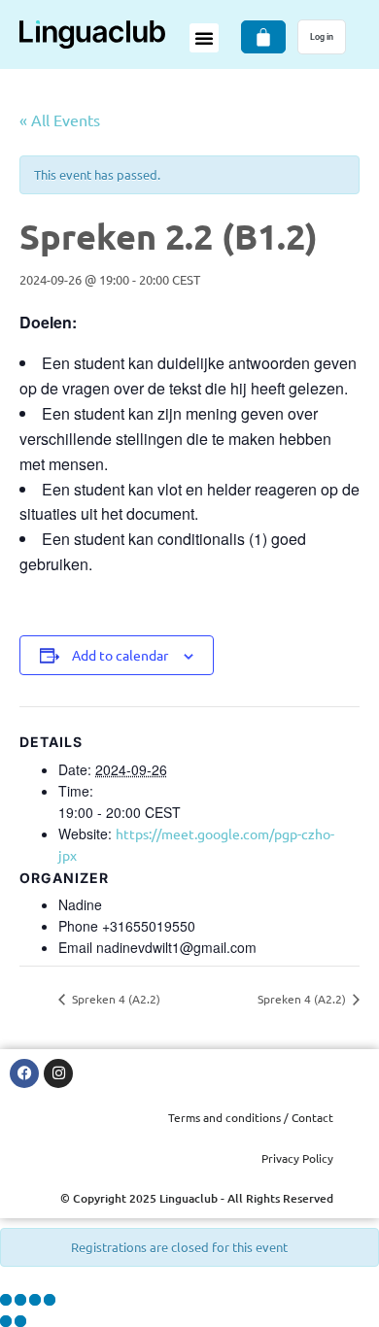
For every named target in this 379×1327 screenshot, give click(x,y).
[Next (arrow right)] (20, 1321)
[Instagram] (58, 1073)
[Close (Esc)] (49, 1300)
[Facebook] (24, 1073)
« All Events (59, 119)
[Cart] (263, 36)
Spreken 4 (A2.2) (114, 998)
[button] (204, 37)
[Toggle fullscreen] (20, 1300)
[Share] (35, 1300)
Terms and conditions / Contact (250, 1117)
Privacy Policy (297, 1158)
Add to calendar (120, 655)
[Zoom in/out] (6, 1300)
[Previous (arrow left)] (6, 1321)
